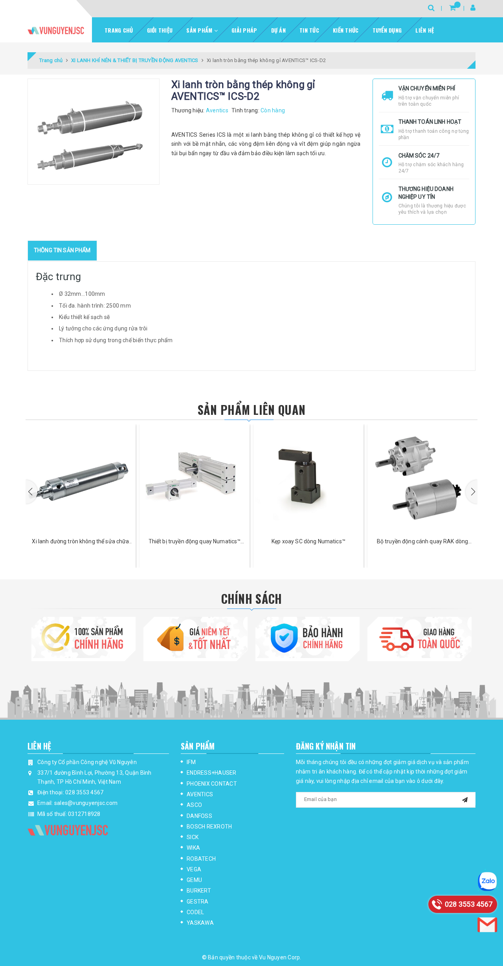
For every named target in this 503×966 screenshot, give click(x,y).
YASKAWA (200, 923)
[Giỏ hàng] (452, 8)
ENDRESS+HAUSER (212, 773)
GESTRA (198, 901)
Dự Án (278, 30)
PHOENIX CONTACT (212, 784)
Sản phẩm (200, 30)
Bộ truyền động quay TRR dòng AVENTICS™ (422, 542)
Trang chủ (119, 30)
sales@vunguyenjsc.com (85, 803)
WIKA (193, 848)
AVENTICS (200, 794)
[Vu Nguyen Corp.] (56, 30)
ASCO (194, 805)
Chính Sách (251, 598)
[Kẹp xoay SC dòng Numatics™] (195, 479)
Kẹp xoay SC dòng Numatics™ (194, 541)
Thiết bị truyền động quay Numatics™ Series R (81, 542)
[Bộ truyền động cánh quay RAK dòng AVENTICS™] (308, 479)
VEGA (194, 869)
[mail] (464, 798)
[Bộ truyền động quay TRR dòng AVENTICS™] (422, 479)
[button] (31, 492)
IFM (191, 762)
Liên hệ (424, 30)
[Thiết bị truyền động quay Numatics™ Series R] (81, 479)
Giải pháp (244, 30)
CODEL (195, 912)
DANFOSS (199, 816)
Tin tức (309, 30)
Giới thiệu (160, 30)
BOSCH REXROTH (209, 826)
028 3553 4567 (84, 792)
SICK (192, 837)
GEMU (194, 880)
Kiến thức (345, 30)
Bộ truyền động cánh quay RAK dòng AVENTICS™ (308, 542)
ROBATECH (201, 859)
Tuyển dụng (387, 30)
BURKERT (199, 890)
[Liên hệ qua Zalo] (487, 881)
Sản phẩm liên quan (251, 409)
